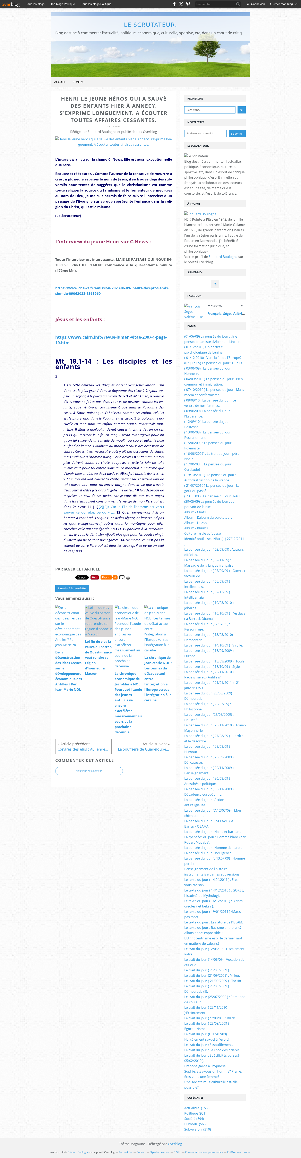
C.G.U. (177, 1152)
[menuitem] (60, 82)
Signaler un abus (159, 1152)
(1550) (197, 1108)
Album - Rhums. (196, 528)
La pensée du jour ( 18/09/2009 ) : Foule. (214, 661)
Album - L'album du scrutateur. (208, 517)
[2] (101, 506)
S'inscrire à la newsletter (72, 588)
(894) (194, 1118)
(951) (195, 1113)
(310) (197, 1129)
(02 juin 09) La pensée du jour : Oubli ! (213, 363)
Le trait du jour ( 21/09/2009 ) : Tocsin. (213, 981)
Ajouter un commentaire (89, 771)
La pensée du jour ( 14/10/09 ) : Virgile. (213, 645)
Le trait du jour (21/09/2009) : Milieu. (212, 975)
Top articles (125, 1152)
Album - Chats (195, 512)
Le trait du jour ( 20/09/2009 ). (207, 970)
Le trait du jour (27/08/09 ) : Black (209, 1018)
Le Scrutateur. (150, 24)
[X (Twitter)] (181, 4)
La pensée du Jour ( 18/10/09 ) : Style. (212, 666)
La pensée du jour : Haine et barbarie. (213, 831)
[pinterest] (187, 4)
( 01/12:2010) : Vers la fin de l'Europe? (212, 357)
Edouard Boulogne (223, 256)
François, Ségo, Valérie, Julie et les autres (240, 313)
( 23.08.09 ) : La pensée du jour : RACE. (213, 496)
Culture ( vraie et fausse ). (203, 533)
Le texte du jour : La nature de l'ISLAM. (213, 922)
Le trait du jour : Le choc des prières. (212, 1050)
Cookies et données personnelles (204, 1152)
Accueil (60, 82)
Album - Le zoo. (196, 523)
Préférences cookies (238, 1152)
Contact (79, 82)
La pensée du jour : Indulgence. (208, 853)
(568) (195, 1124)
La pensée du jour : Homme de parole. (213, 847)
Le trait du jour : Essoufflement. (208, 1044)
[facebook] (174, 4)
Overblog (175, 1144)
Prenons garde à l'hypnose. (205, 1066)
